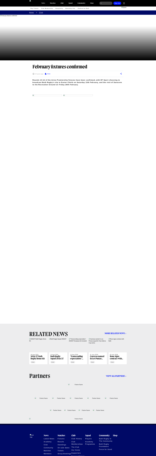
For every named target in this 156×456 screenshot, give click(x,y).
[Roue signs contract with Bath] (118, 351)
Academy (48, 442)
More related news (115, 333)
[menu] (124, 3)
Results (61, 442)
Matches (47, 451)
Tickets (61, 451)
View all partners (115, 376)
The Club (75, 447)
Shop (115, 436)
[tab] (43, 3)
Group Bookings (64, 454)
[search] (101, 3)
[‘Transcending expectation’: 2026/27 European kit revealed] (78, 351)
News (31, 12)
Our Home (75, 450)
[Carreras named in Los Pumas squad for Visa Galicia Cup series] (98, 351)
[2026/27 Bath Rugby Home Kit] (38, 351)
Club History (76, 439)
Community (48, 448)
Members (48, 454)
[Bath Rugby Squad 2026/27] (58, 351)
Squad (88, 436)
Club (41, 12)
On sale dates (64, 448)
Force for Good (105, 449)
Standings (62, 445)
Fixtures (61, 439)
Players (88, 439)
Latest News (49, 439)
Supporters (76, 453)
